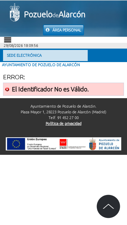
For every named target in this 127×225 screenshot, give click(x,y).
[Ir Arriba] (108, 206)
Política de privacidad (64, 123)
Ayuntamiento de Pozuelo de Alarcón (41, 65)
